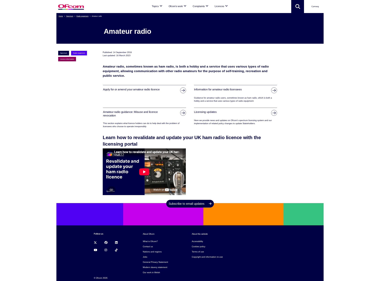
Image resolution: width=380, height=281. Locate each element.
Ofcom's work (178, 6)
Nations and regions (152, 251)
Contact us (148, 246)
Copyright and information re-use (207, 257)
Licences (222, 6)
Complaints (201, 6)
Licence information (67, 59)
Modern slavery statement (155, 267)
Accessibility (197, 241)
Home (61, 16)
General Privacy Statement (155, 262)
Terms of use (198, 251)
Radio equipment (82, 16)
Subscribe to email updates (187, 203)
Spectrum (69, 16)
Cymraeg (315, 6)
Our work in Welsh (151, 272)
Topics (157, 6)
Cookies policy (198, 246)
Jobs (145, 257)
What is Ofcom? (150, 241)
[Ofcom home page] (71, 6)
